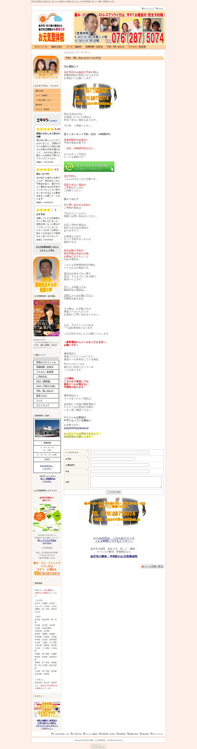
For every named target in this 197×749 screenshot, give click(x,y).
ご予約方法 (77, 734)
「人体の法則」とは (43, 100)
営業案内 (122, 734)
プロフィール (40, 46)
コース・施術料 (73, 46)
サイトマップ (149, 8)
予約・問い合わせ (115, 46)
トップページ (69, 52)
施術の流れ (56, 46)
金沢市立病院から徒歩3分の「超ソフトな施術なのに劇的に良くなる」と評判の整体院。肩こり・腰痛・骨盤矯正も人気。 (73, 1)
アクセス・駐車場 (137, 46)
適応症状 (38, 105)
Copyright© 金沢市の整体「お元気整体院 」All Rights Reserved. (98, 740)
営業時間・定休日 (94, 46)
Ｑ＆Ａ (160, 8)
